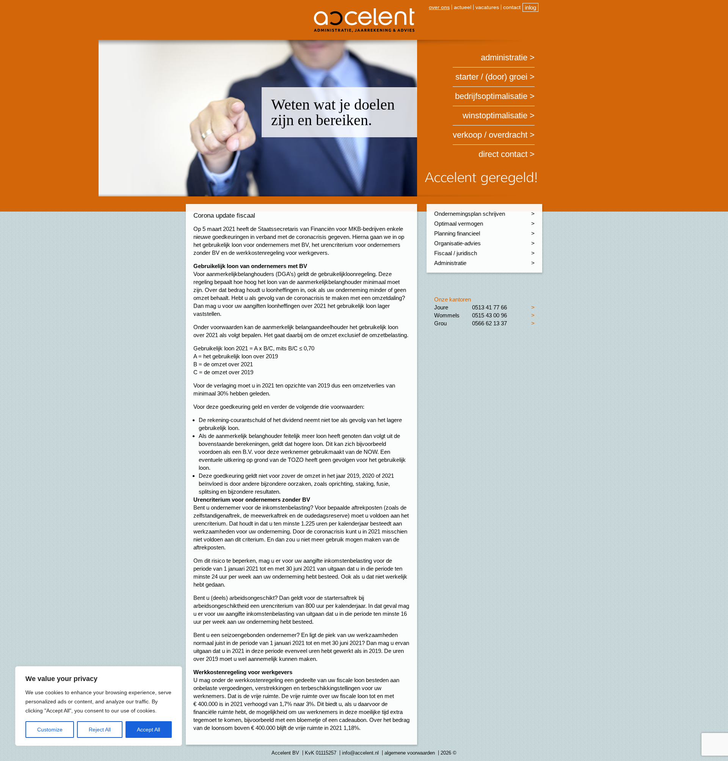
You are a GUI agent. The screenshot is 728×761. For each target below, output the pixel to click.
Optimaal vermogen (458, 223)
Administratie (504, 57)
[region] (98, 706)
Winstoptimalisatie (495, 115)
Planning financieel (457, 233)
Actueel (462, 7)
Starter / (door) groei (491, 77)
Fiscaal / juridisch (455, 253)
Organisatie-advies (457, 243)
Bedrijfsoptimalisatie (491, 96)
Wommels (447, 315)
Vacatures (487, 7)
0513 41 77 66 (489, 307)
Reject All (100, 729)
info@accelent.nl (360, 753)
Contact (512, 7)
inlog (530, 7)
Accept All (148, 729)
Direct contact (503, 154)
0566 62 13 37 (489, 323)
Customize (50, 729)
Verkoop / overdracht (490, 135)
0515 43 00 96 (489, 315)
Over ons (439, 7)
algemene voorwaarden (409, 753)
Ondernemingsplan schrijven (469, 213)
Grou (440, 323)
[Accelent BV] (364, 11)
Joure (441, 307)
